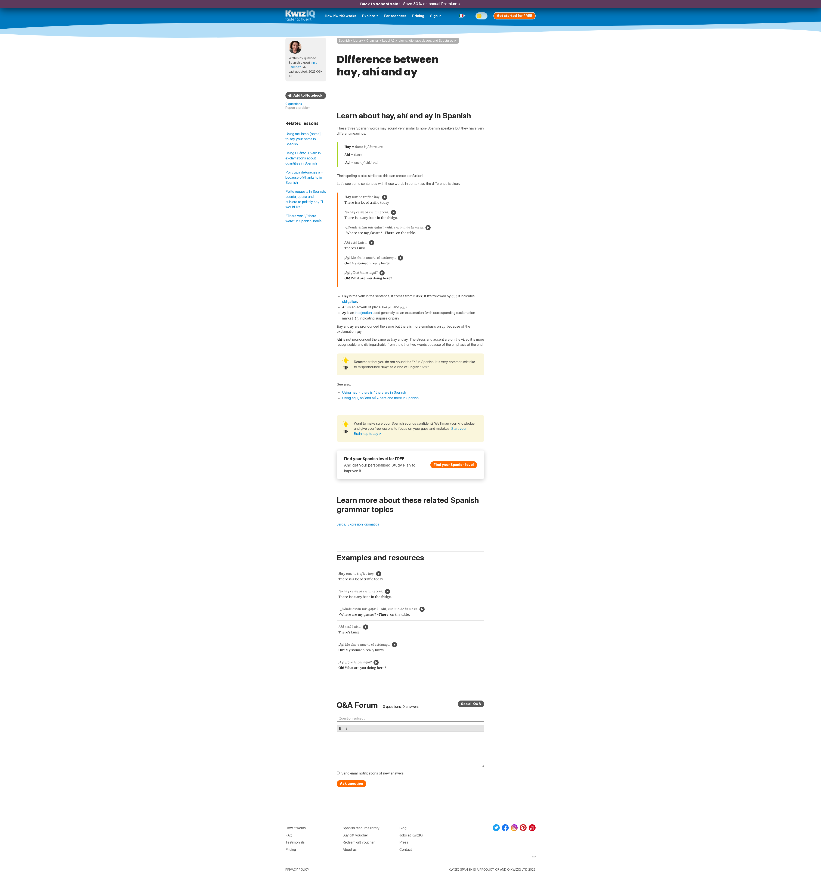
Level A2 (388, 40)
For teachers (395, 16)
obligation (349, 301)
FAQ (288, 835)
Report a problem (297, 107)
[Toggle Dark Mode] (481, 15)
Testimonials (295, 842)
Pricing (418, 16)
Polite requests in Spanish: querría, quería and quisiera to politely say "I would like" (305, 199)
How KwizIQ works (340, 16)
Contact (405, 849)
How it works (295, 828)
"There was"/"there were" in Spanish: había (303, 218)
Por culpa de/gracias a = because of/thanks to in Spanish (304, 177)
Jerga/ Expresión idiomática (358, 524)
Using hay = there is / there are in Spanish (374, 392)
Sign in (436, 16)
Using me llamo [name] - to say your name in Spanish (304, 139)
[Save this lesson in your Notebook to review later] (305, 95)
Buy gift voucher (355, 835)
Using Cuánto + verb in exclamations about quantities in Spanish (303, 158)
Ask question (351, 783)
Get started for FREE (514, 15)
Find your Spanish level (454, 464)
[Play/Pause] (384, 197)
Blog (402, 828)
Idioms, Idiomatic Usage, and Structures (425, 40)
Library (358, 40)
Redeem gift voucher (359, 842)
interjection (363, 313)
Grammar (372, 40)
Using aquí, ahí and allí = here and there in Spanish (380, 398)
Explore (368, 16)
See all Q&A (471, 704)
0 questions (293, 103)
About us (350, 849)
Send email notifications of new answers (372, 773)
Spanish (344, 40)
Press (403, 842)
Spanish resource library (361, 828)
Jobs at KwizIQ (411, 835)
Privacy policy (297, 869)
